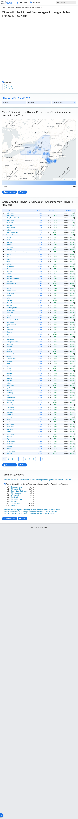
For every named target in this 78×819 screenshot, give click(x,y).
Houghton (9, 446)
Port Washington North (13, 278)
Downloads (36, 2)
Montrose (9, 249)
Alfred (8, 334)
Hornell (8, 274)
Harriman (9, 237)
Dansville (9, 417)
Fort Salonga (10, 407)
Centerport (9, 390)
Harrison (8, 295)
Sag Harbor (9, 281)
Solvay (8, 363)
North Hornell (10, 266)
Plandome (9, 332)
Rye (7, 395)
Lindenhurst (9, 414)
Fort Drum (9, 380)
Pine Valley (9, 244)
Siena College (10, 400)
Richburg (9, 378)
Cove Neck (9, 247)
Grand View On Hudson (13, 320)
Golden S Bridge (11, 283)
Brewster (9, 436)
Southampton (10, 405)
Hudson (8, 286)
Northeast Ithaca (11, 359)
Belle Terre (9, 429)
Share (23, 192)
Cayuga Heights (11, 310)
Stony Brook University (12, 218)
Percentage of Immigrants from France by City (29, 7)
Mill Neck (9, 298)
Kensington (9, 344)
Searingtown (10, 385)
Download (72, 117)
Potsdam (9, 271)
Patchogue (9, 444)
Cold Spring (9, 393)
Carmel (8, 371)
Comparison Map (9, 85)
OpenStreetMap (61, 179)
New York (11, 7)
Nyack (8, 422)
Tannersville (9, 235)
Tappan (8, 431)
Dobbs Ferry (9, 312)
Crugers (8, 349)
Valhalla (8, 230)
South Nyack (10, 424)
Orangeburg (9, 361)
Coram (8, 327)
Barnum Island (10, 322)
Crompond (9, 351)
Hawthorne (9, 412)
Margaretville (10, 215)
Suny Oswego (10, 434)
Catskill (8, 261)
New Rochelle (10, 410)
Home (3, 7)
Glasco (8, 240)
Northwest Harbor (11, 354)
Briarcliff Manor (10, 291)
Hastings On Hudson (12, 342)
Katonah (8, 254)
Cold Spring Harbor (11, 308)
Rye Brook (9, 388)
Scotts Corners (10, 227)
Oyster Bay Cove (11, 325)
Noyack (8, 259)
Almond (8, 317)
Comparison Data (9, 87)
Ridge (8, 439)
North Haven (10, 293)
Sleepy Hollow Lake (12, 232)
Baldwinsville (10, 339)
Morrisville (9, 303)
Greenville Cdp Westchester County (16, 252)
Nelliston (9, 337)
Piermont (9, 242)
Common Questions (9, 89)
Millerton (8, 264)
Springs (8, 356)
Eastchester (9, 427)
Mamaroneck (10, 220)
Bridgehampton (10, 213)
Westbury (9, 402)
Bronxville (9, 276)
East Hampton (10, 397)
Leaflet (54, 179)
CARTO (68, 179)
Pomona (8, 288)
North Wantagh (10, 441)
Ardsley (8, 257)
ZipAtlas (73, 179)
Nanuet (8, 368)
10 (42, 459)
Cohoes (8, 315)
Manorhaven (10, 269)
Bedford (8, 383)
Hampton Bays (10, 451)
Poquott (8, 419)
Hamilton (9, 346)
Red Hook (9, 225)
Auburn (8, 448)
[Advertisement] (39, 35)
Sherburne (9, 305)
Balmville (9, 300)
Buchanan (9, 376)
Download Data (10, 192)
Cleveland (9, 373)
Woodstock (9, 223)
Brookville (9, 366)
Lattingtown (9, 329)
